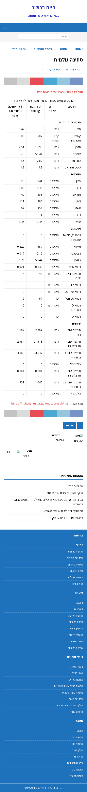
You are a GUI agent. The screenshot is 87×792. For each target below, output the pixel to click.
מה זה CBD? (75, 486)
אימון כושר (77, 673)
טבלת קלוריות (76, 622)
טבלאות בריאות (75, 558)
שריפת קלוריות (75, 648)
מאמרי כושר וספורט (72, 692)
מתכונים (78, 756)
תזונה (63, 49)
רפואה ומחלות (75, 577)
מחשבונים (77, 584)
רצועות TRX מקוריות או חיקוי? (66, 518)
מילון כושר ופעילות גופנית (69, 705)
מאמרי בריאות (75, 564)
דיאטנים (78, 609)
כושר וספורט (76, 667)
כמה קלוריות (76, 628)
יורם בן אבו (54, 70)
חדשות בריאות (75, 551)
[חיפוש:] (43, 36)
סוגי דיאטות (77, 641)
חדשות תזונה (76, 737)
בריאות (79, 545)
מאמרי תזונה (76, 744)
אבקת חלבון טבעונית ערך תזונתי (65, 493)
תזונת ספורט (76, 776)
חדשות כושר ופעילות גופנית (68, 686)
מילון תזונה (77, 750)
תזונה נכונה (77, 769)
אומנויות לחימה (75, 679)
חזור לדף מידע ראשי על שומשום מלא (60, 92)
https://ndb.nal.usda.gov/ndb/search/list (39, 403)
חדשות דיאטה (75, 615)
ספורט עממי (76, 712)
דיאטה (79, 602)
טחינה (69, 425)
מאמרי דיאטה (76, 635)
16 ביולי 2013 (73, 70)
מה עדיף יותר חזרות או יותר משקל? (63, 511)
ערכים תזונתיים (75, 763)
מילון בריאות (76, 571)
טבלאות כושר (76, 699)
